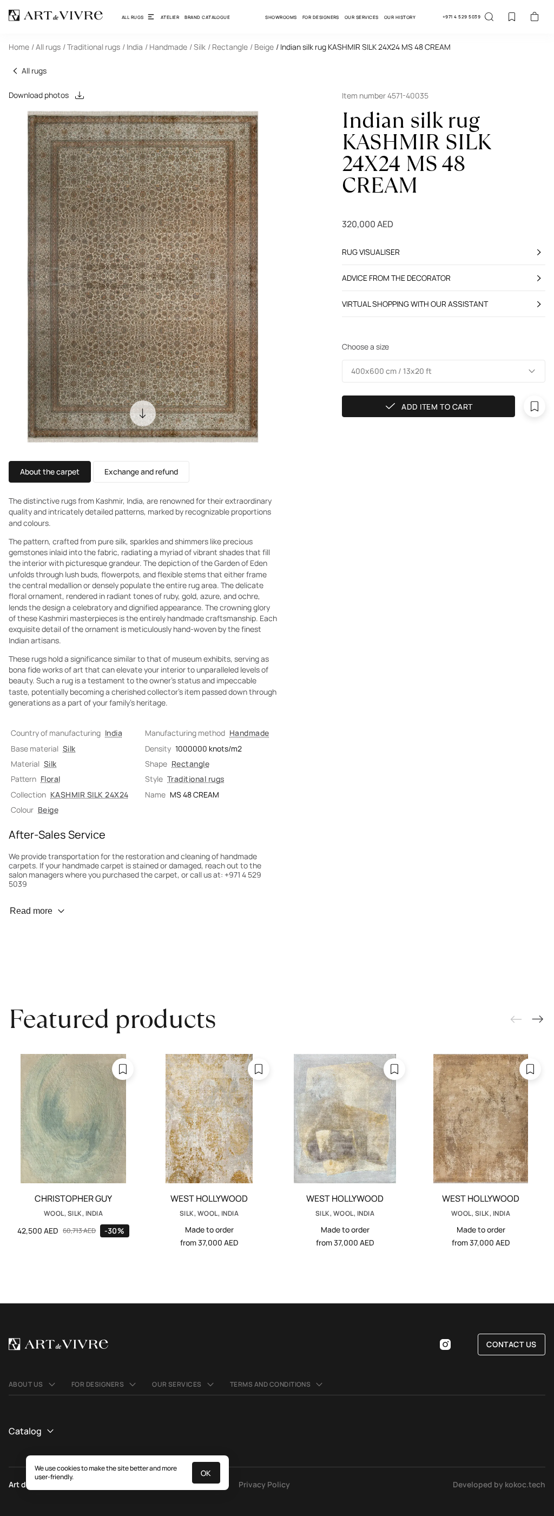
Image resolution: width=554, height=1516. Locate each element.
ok (206, 1473)
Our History (400, 17)
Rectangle (190, 764)
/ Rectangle (228, 47)
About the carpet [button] (50, 471)
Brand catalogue (207, 17)
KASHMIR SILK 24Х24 (89, 794)
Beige (48, 810)
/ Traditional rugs (91, 47)
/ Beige (262, 47)
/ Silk (197, 47)
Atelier (170, 17)
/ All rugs (46, 47)
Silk (69, 748)
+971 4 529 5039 (461, 16)
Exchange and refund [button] (141, 471)
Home (19, 47)
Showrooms (280, 17)
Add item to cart (437, 406)
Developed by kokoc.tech (499, 1484)
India (113, 733)
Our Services (362, 17)
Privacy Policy (264, 1484)
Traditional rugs (196, 779)
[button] (443, 371)
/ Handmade (166, 47)
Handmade (249, 733)
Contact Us (511, 1344)
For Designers (320, 17)
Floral (51, 779)
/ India (132, 47)
